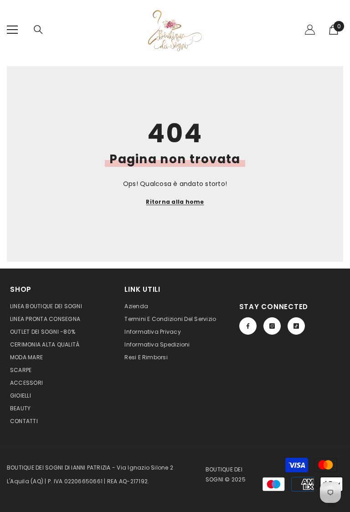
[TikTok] (296, 326)
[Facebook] (248, 326)
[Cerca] (38, 29)
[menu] (12, 29)
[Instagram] (272, 326)
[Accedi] (310, 30)
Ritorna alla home (175, 202)
